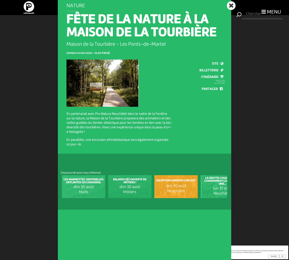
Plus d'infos (274, 256)
